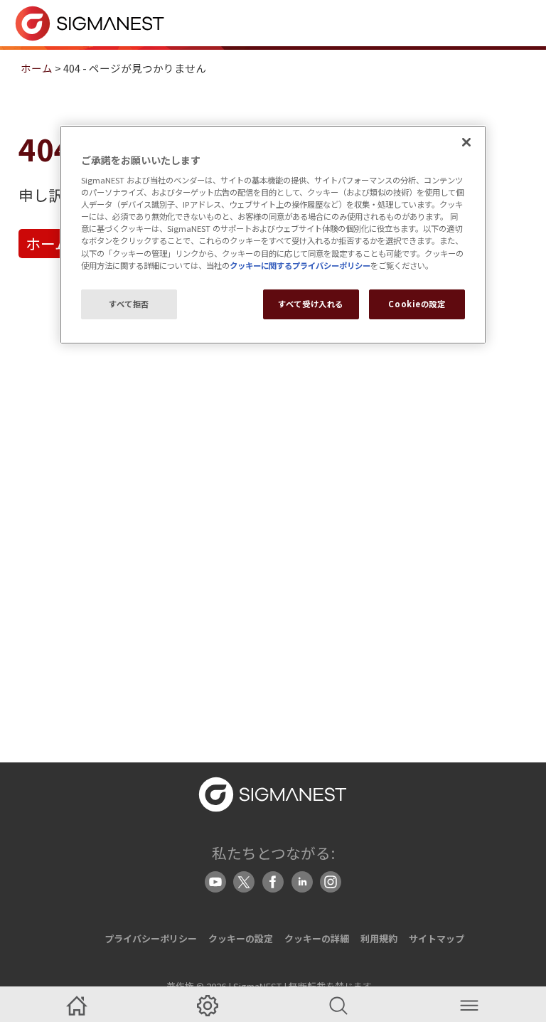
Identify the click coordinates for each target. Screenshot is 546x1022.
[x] (244, 882)
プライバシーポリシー (151, 938)
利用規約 (378, 938)
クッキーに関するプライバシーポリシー (300, 265)
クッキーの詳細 (316, 938)
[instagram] (330, 882)
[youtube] (215, 882)
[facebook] (273, 882)
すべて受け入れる (310, 303)
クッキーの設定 (240, 938)
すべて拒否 (129, 303)
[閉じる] (466, 142)
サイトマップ (436, 938)
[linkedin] (302, 882)
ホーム (37, 67)
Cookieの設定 (416, 303)
